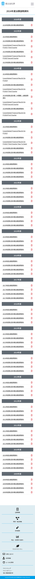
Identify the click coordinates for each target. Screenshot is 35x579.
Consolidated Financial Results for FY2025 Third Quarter (14, 46)
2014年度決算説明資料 (10, 358)
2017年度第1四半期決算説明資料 (13, 298)
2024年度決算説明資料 (10, 74)
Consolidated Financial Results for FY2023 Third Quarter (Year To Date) (15, 143)
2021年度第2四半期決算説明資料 (13, 197)
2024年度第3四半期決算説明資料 (13, 85)
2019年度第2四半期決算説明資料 (13, 245)
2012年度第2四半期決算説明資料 (13, 415)
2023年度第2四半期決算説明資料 (13, 148)
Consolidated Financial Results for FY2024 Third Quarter (14, 90)
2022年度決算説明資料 (10, 164)
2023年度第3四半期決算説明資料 (13, 137)
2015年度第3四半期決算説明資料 (13, 338)
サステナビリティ (18, 549)
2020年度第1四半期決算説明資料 (13, 225)
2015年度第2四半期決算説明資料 (13, 342)
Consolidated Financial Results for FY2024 (14, 79)
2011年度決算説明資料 (10, 431)
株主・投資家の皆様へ (17, 540)
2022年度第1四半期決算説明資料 (13, 177)
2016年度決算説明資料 (10, 310)
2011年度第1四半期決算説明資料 (13, 444)
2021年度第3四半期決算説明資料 (13, 192)
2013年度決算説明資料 (10, 382)
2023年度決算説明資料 (10, 127)
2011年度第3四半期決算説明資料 (13, 435)
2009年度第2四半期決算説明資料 (13, 488)
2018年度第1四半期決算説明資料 (13, 274)
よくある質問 (9, 562)
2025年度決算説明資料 (10, 37)
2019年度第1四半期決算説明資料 (13, 249)
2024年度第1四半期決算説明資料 (13, 109)
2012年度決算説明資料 (10, 407)
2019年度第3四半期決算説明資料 (13, 241)
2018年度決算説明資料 (10, 261)
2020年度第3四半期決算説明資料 (13, 217)
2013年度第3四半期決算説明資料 (13, 387)
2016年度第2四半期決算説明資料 (13, 318)
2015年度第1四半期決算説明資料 (13, 347)
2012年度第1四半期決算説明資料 (13, 419)
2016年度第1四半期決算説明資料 (13, 322)
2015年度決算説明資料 (10, 334)
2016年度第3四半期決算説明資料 (13, 314)
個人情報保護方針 (8, 573)
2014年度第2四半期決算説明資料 (13, 367)
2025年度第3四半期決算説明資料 (13, 41)
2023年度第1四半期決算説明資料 (13, 152)
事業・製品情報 (17, 521)
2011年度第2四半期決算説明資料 (13, 439)
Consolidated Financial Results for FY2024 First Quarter (14, 114)
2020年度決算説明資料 (10, 213)
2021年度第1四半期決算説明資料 (13, 201)
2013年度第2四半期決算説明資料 (13, 391)
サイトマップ (7, 568)
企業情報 (17, 512)
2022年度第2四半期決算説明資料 (13, 172)
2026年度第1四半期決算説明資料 (13, 25)
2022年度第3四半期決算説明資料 (13, 168)
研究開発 (17, 531)
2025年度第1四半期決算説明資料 (13, 62)
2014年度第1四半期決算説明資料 (13, 371)
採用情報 (8, 558)
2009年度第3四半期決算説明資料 (13, 484)
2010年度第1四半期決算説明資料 (13, 468)
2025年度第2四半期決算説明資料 (13, 52)
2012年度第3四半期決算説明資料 (13, 411)
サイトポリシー (7, 571)
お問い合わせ (9, 554)
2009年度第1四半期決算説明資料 (13, 492)
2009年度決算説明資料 (10, 479)
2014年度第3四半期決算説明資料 (13, 362)
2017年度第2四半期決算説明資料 (13, 294)
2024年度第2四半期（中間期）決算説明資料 (15, 96)
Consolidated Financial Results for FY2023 (14, 132)
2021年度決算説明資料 (10, 188)
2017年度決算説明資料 (10, 285)
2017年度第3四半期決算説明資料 (13, 290)
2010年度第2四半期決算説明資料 (13, 464)
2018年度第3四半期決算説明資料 (13, 265)
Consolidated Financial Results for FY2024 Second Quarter (14, 103)
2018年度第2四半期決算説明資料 (13, 269)
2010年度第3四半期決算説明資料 (13, 459)
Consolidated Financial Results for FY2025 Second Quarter (14, 57)
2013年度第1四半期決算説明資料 (13, 395)
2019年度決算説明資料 (10, 237)
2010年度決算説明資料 (10, 455)
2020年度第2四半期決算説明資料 (13, 221)
